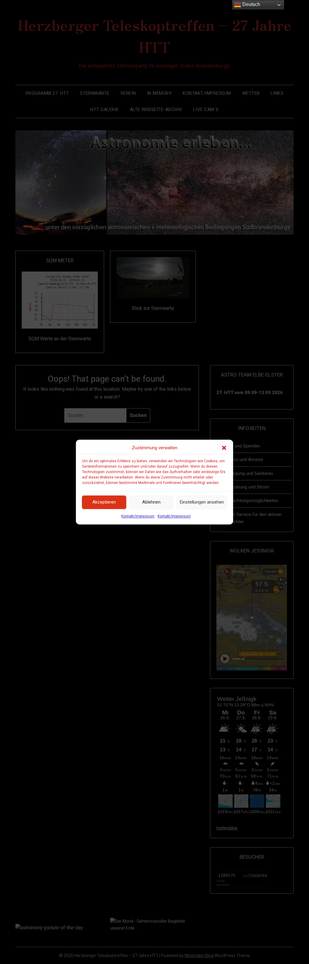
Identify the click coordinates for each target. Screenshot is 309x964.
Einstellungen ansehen (202, 502)
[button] (224, 448)
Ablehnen (151, 502)
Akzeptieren (104, 502)
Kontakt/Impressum (137, 516)
